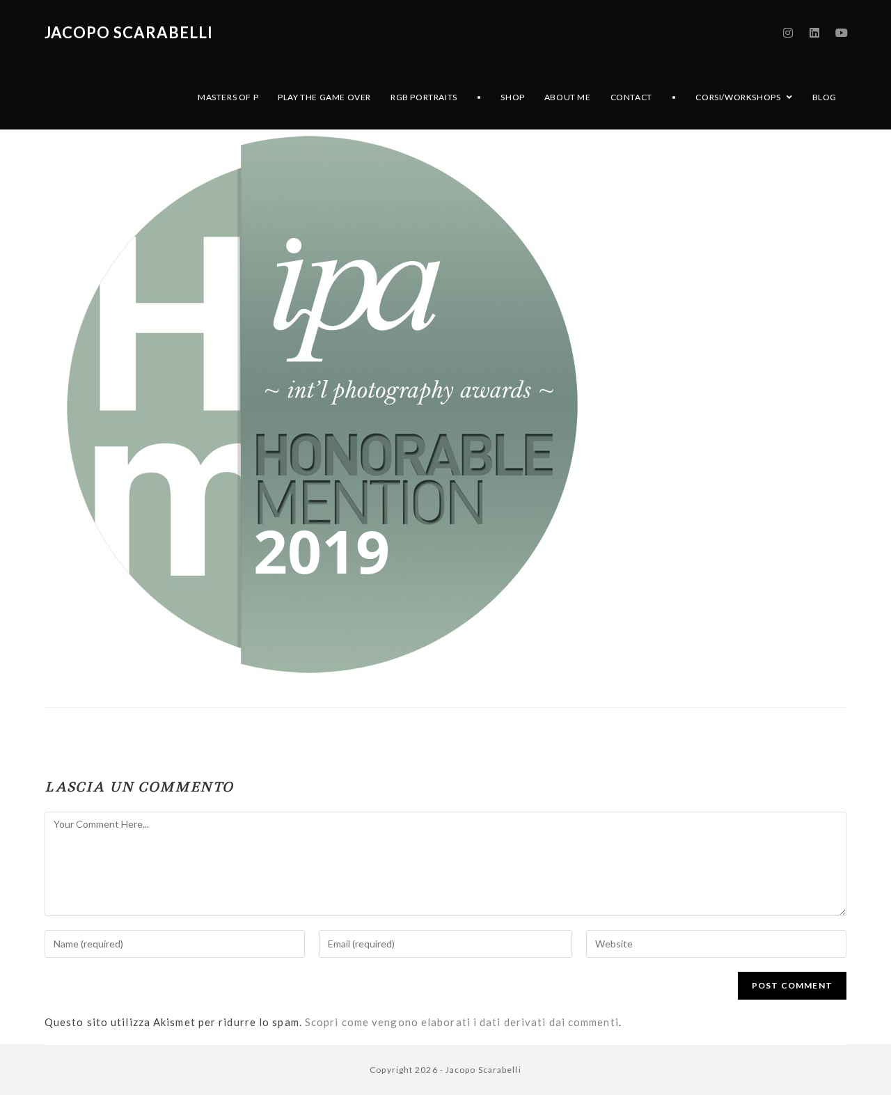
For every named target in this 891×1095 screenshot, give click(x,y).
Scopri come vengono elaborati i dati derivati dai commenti (462, 1022)
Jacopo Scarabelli (129, 32)
